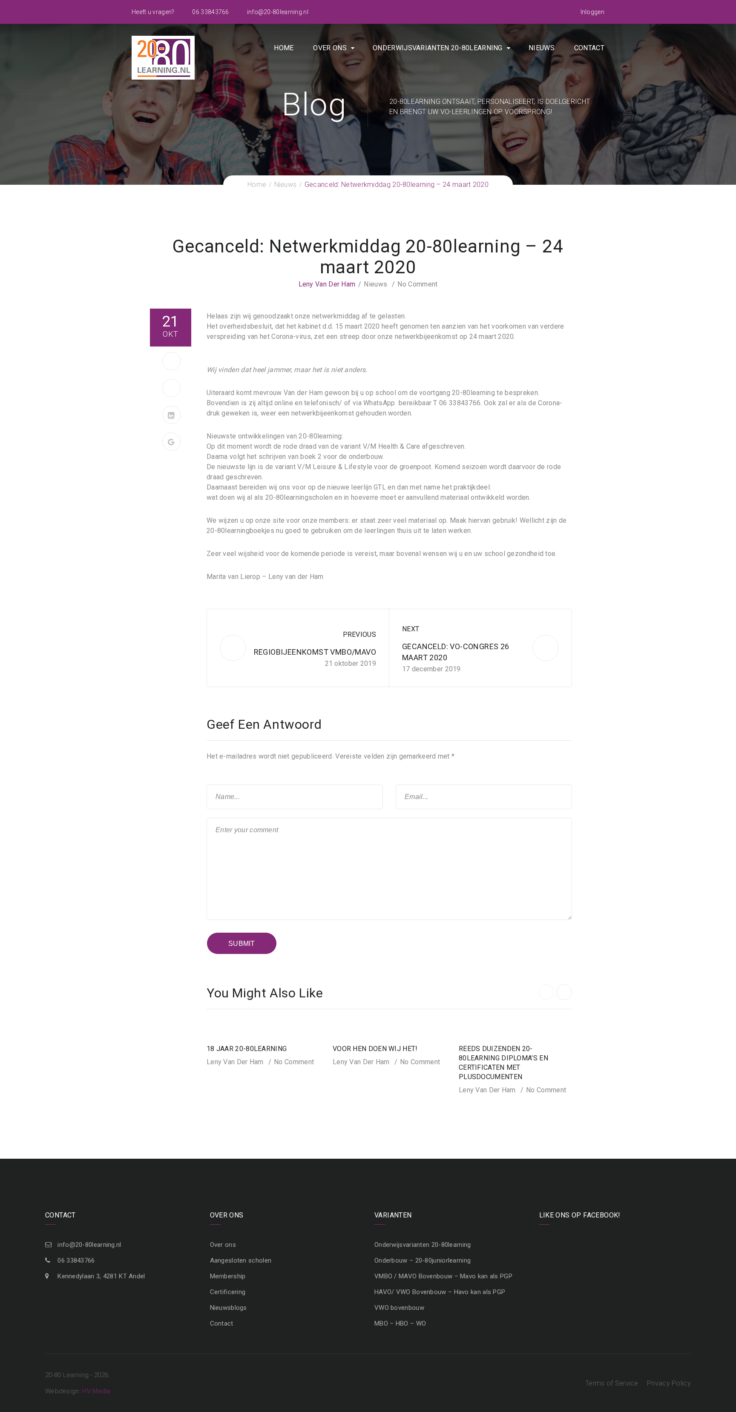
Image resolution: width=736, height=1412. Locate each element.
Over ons (329, 48)
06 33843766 (210, 12)
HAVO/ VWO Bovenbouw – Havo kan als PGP (439, 1292)
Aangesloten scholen (241, 1260)
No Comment (417, 284)
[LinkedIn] (171, 415)
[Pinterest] (171, 388)
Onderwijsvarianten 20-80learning (438, 48)
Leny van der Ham (327, 284)
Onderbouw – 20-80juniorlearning (422, 1260)
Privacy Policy (669, 1383)
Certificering (228, 1292)
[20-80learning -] (163, 57)
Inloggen (592, 12)
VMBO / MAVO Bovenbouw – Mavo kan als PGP (443, 1276)
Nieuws (542, 48)
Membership (228, 1276)
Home (283, 48)
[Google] (171, 441)
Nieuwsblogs (228, 1308)
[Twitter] (171, 361)
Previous (359, 634)
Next (410, 629)
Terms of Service (611, 1383)
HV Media (96, 1391)
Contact (589, 48)
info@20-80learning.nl (276, 12)
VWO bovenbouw (399, 1308)
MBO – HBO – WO (400, 1323)
